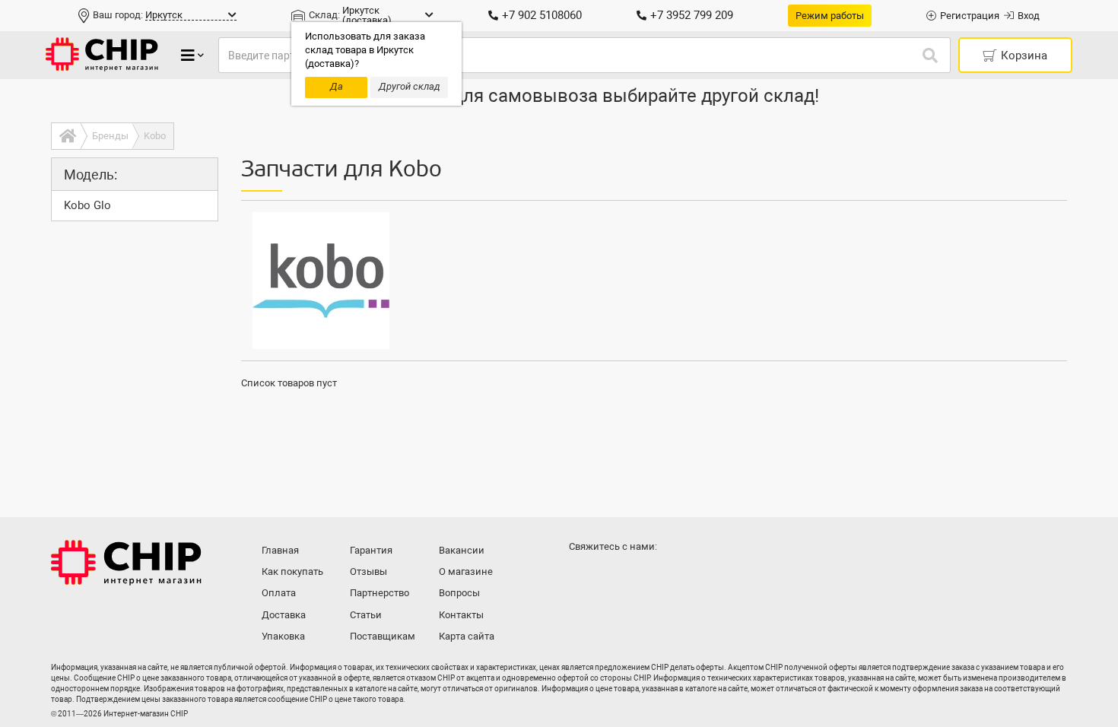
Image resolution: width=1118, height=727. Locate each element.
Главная (280, 550)
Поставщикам (382, 636)
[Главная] (66, 136)
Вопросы (459, 592)
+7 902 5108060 (542, 15)
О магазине (466, 571)
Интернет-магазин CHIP (126, 563)
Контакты (461, 615)
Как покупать (292, 571)
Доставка (284, 615)
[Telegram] (613, 576)
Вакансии (461, 550)
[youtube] (644, 576)
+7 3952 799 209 (691, 15)
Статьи (366, 615)
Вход (1029, 15)
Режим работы (830, 15)
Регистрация (969, 15)
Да (336, 86)
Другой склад (409, 86)
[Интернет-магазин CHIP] (102, 55)
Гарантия (371, 550)
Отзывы (368, 571)
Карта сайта (466, 636)
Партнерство (379, 592)
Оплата (279, 592)
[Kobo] (321, 280)
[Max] (583, 576)
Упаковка (283, 636)
